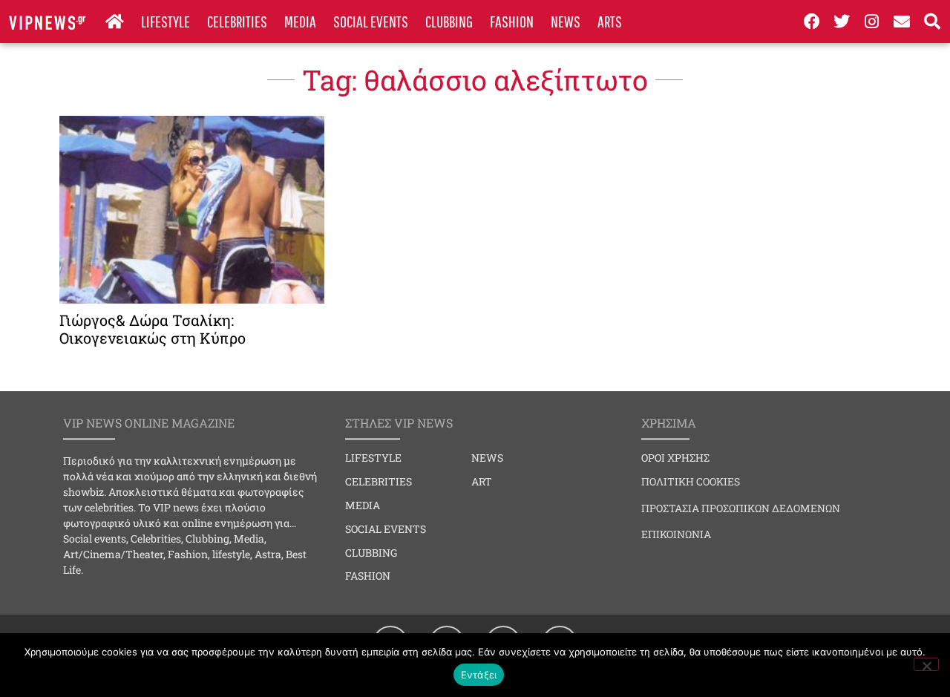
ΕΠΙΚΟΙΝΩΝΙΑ (676, 534)
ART (481, 481)
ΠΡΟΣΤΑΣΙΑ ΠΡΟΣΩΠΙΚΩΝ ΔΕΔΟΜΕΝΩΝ (740, 508)
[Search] (932, 21)
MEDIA (300, 21)
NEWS (565, 21)
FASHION (512, 21)
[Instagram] (872, 21)
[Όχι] (926, 664)
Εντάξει (479, 675)
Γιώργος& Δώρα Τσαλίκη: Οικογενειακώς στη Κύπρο (152, 328)
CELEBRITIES (237, 21)
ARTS (609, 21)
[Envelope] (902, 21)
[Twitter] (841, 21)
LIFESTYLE (165, 21)
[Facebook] (812, 21)
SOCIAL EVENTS (370, 21)
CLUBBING (449, 21)
